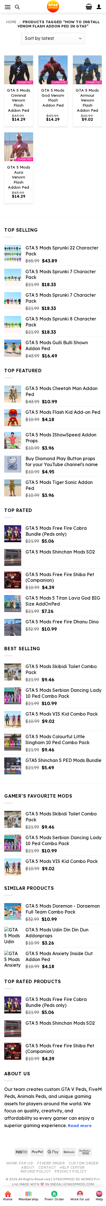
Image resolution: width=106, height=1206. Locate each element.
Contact (47, 1167)
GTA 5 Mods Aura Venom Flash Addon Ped (18, 177)
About (27, 1167)
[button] (7, 7)
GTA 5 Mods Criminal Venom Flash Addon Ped (18, 100)
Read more (80, 1125)
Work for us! (20, 1163)
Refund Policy (36, 1171)
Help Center (72, 1167)
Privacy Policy (71, 1171)
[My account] (99, 6)
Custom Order (83, 1163)
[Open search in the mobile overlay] (17, 7)
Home (11, 22)
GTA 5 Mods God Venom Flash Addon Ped (52, 97)
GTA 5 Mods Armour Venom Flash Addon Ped (87, 100)
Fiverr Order (51, 1163)
